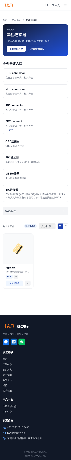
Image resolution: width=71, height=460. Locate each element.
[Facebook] (6, 342)
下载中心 (7, 411)
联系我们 (7, 390)
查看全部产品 (16, 48)
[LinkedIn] (14, 342)
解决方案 (7, 369)
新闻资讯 (7, 380)
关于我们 (7, 374)
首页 (5, 20)
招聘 (5, 385)
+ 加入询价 (14, 283)
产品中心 (16, 20)
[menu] (65, 5)
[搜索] (47, 5)
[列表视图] (65, 226)
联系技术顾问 (37, 48)
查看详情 (18, 260)
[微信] (21, 342)
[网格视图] (60, 226)
